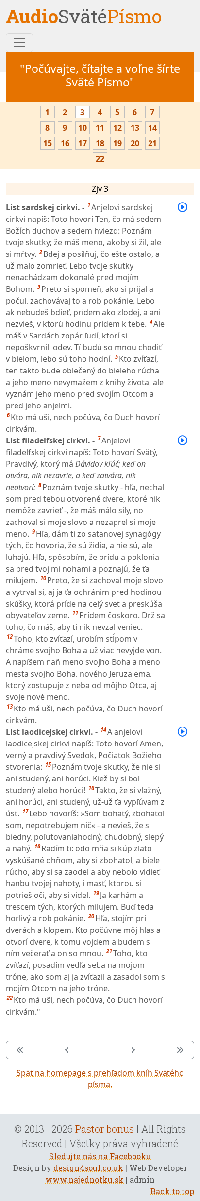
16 (65, 143)
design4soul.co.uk (88, 1168)
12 (117, 127)
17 (82, 143)
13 (135, 127)
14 (152, 127)
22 (100, 158)
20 (135, 143)
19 (117, 143)
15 (47, 143)
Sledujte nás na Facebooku (100, 1156)
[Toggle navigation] (19, 42)
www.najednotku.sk (84, 1179)
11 (100, 127)
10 (82, 127)
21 (152, 143)
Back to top (172, 1191)
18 (100, 143)
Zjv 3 (100, 189)
